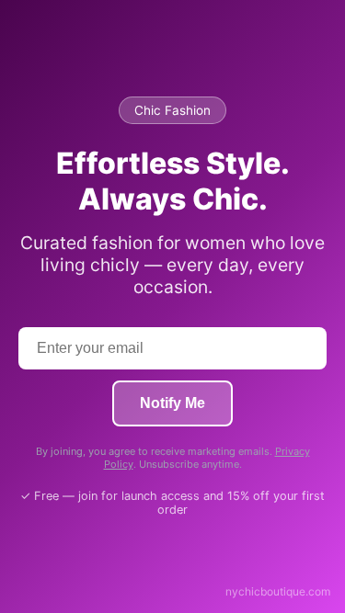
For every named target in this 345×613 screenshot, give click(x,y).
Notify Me (172, 403)
